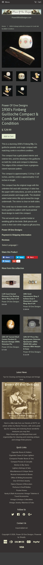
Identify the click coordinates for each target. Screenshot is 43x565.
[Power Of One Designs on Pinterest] (24, 515)
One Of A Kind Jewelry (21, 481)
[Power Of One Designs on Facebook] (18, 515)
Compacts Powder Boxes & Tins (21, 459)
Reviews (5, 240)
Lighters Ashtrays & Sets (21, 468)
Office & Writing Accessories (21, 478)
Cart (39, 2)
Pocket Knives (21, 490)
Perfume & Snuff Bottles (22, 487)
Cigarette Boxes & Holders (22, 452)
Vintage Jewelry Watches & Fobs (21, 503)
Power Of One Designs (24, 534)
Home (4, 26)
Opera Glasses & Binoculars (21, 484)
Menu (7, 2)
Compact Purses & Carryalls (21, 462)
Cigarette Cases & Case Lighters (21, 455)
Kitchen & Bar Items (21, 465)
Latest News (21, 372)
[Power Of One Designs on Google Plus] (30, 515)
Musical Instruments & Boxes (21, 474)
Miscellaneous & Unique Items (21, 471)
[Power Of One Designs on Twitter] (12, 515)
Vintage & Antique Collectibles (21, 499)
